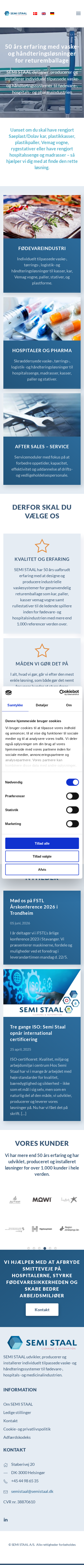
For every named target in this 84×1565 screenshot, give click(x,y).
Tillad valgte (42, 856)
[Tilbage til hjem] (15, 13)
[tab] (28, 1248)
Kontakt (42, 1309)
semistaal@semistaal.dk (32, 1491)
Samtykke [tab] (15, 705)
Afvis (42, 869)
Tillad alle (42, 843)
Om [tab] (69, 705)
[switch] (72, 795)
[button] (78, 13)
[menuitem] (35, 14)
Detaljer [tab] (42, 705)
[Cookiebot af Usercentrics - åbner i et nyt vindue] (60, 693)
